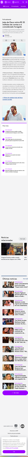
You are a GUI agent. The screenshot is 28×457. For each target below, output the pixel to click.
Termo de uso (14, 436)
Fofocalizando (6, 19)
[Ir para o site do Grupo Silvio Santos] (12, 426)
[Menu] (26, 2)
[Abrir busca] (23, 2)
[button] (12, 253)
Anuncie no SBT (14, 430)
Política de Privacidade (12, 448)
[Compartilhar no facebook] (14, 40)
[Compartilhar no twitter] (22, 40)
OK (14, 451)
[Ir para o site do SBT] (22, 426)
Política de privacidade (14, 433)
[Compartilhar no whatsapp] (6, 40)
